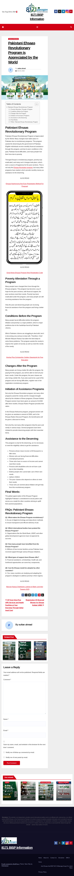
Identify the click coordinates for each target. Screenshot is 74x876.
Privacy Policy (42, 872)
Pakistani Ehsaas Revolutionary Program (20, 107)
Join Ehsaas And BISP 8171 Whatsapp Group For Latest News (57, 867)
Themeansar (4, 865)
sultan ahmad (22, 68)
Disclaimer (61, 857)
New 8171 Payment (63, 782)
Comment (7, 679)
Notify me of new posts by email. (17, 757)
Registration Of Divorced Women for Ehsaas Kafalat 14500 (35, 602)
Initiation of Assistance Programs (20, 115)
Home (40, 857)
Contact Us (53, 857)
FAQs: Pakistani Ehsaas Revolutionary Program (24, 122)
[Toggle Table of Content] (35, 104)
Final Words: (14, 120)
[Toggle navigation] (37, 27)
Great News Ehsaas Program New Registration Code (25, 273)
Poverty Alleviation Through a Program (21, 109)
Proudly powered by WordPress (10, 864)
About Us (46, 857)
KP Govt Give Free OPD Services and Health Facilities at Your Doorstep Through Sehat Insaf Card (14, 605)
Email (5, 730)
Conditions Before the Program (19, 111)
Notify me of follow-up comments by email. (20, 752)
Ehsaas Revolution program (23, 167)
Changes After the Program (18, 113)
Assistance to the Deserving (19, 117)
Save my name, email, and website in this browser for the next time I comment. (24, 746)
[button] (71, 27)
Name (5, 719)
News (24, 782)
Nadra (7, 782)
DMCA (68, 857)
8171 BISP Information (17, 847)
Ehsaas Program (13, 38)
